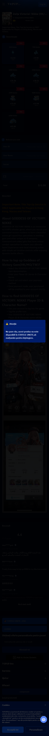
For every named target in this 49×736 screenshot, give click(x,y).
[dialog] (24, 331)
